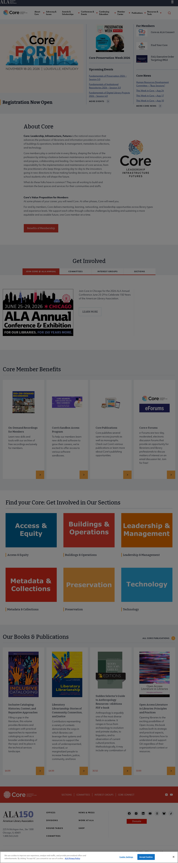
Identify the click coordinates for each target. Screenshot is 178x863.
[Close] (173, 857)
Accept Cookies (146, 857)
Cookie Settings (126, 857)
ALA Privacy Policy (72, 858)
